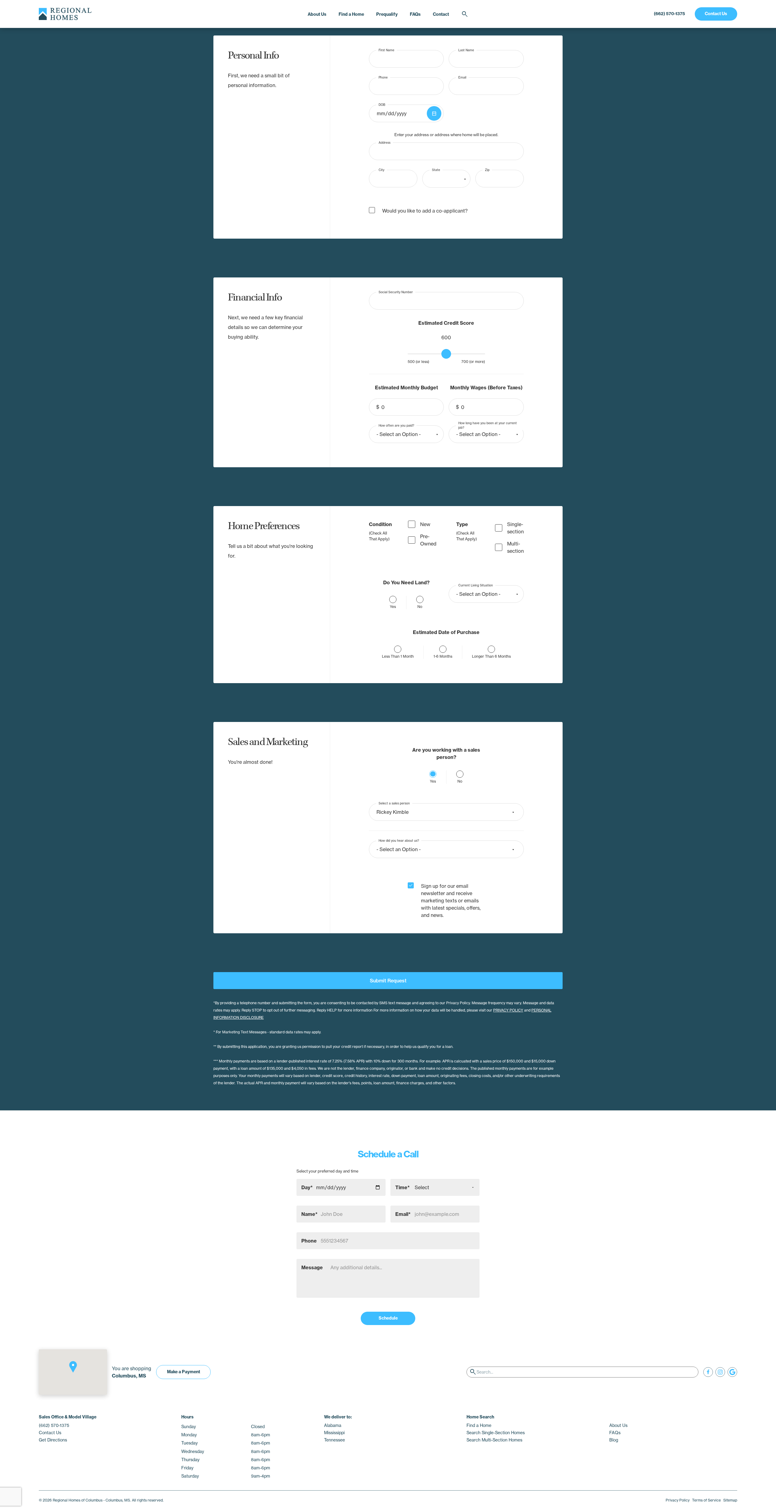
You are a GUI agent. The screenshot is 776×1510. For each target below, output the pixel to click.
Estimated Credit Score (446, 323)
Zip (487, 170)
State (436, 170)
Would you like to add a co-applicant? (425, 211)
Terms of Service (706, 1500)
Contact (441, 14)
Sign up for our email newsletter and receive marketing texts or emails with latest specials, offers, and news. (450, 900)
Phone (383, 77)
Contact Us (716, 13)
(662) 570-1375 (669, 13)
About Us (317, 14)
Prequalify (387, 14)
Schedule (388, 1318)
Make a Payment (183, 1371)
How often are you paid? (396, 425)
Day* (307, 1187)
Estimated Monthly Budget (406, 387)
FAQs (415, 14)
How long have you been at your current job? (487, 425)
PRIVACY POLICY (508, 1010)
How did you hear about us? (399, 840)
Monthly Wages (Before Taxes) (486, 387)
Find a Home (351, 14)
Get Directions (53, 1440)
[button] (73, 1367)
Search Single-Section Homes (496, 1432)
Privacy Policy (678, 1500)
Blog (613, 1440)
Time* (402, 1187)
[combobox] (446, 178)
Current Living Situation (475, 585)
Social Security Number (396, 292)
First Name (386, 50)
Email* (403, 1214)
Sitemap (730, 1500)
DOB (382, 104)
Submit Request (388, 981)
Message (312, 1267)
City (381, 170)
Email (462, 77)
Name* (309, 1214)
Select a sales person (394, 803)
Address (384, 143)
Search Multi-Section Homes (494, 1440)
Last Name (466, 50)
